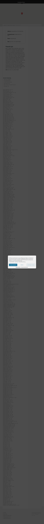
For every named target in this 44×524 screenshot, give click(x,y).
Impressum (16, 261)
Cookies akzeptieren (13, 264)
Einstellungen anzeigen (30, 264)
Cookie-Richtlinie (11, 261)
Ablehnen (22, 264)
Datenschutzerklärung (22, 261)
